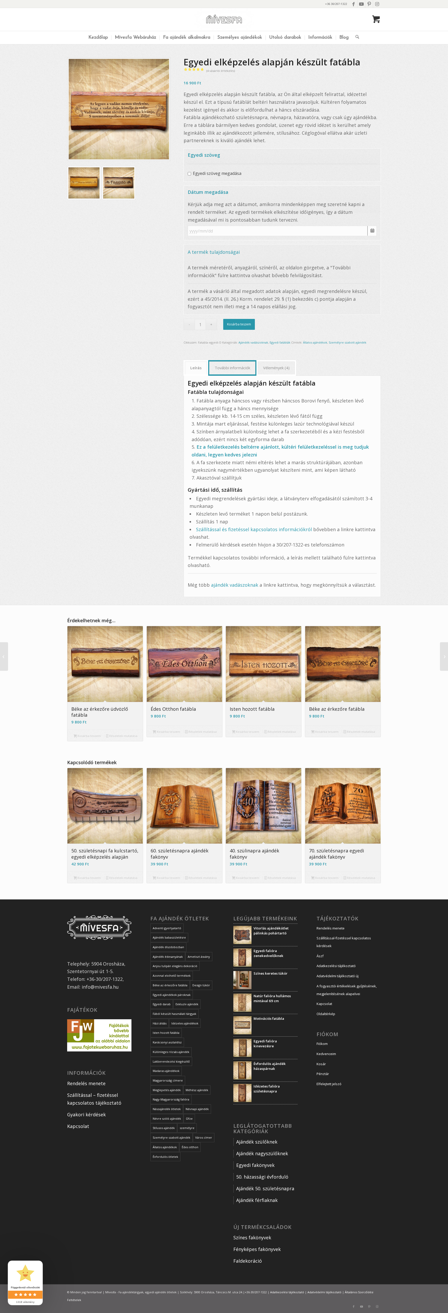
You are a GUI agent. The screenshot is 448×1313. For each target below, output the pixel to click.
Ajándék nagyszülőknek (262, 1153)
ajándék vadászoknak (234, 585)
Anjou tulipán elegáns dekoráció (175, 966)
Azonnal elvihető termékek (172, 975)
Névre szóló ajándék (167, 1118)
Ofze (189, 1118)
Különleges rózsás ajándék (171, 1052)
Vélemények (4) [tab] (276, 367)
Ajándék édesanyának (168, 957)
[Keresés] (355, 37)
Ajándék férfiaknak (257, 1200)
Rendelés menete (86, 1083)
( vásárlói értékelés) (220, 71)
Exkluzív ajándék (187, 1004)
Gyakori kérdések (86, 1114)
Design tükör (201, 985)
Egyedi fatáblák (280, 342)
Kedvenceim (326, 1053)
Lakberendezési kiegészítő (171, 1061)
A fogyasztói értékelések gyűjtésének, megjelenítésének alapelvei (347, 990)
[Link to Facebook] (353, 4)
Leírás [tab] (196, 367)
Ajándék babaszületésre (169, 937)
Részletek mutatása (122, 736)
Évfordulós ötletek (165, 1157)
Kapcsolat (78, 1126)
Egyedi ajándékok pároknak (172, 995)
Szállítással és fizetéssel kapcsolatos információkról (254, 529)
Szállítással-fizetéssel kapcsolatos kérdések (344, 942)
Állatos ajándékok (315, 342)
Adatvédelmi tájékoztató (324, 1292)
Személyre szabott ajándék (347, 342)
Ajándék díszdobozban (168, 947)
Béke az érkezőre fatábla (170, 985)
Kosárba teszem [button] (89, 736)
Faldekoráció (247, 1261)
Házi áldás (159, 1023)
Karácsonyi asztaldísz (167, 1042)
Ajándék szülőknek (256, 1142)
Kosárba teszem (239, 324)
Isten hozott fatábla (166, 1033)
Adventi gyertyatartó (167, 928)
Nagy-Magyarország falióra (171, 1099)
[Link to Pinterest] (369, 4)
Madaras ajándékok (166, 1071)
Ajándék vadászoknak (253, 342)
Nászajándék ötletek (167, 1109)
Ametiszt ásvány (199, 957)
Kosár (321, 1064)
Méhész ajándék (197, 1090)
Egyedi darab (162, 1004)
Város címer (203, 1137)
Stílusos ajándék (164, 1128)
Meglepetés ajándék (167, 1090)
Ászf (320, 956)
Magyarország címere (168, 1080)
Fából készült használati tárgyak (174, 1014)
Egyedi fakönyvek (255, 1165)
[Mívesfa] (224, 19)
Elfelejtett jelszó (329, 1084)
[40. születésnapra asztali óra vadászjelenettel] (444, 656)
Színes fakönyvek (252, 1237)
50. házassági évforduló (262, 1177)
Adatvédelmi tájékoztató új (338, 976)
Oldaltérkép (326, 1013)
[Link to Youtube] (361, 4)
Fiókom (322, 1043)
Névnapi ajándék (197, 1109)
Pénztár (323, 1073)
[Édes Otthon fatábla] (4, 656)
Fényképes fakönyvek (257, 1249)
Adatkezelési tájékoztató (336, 965)
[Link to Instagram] (377, 4)
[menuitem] (98, 37)
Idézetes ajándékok (184, 1023)
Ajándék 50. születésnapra (265, 1188)
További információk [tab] (232, 367)
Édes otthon (190, 1147)
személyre (187, 1128)
